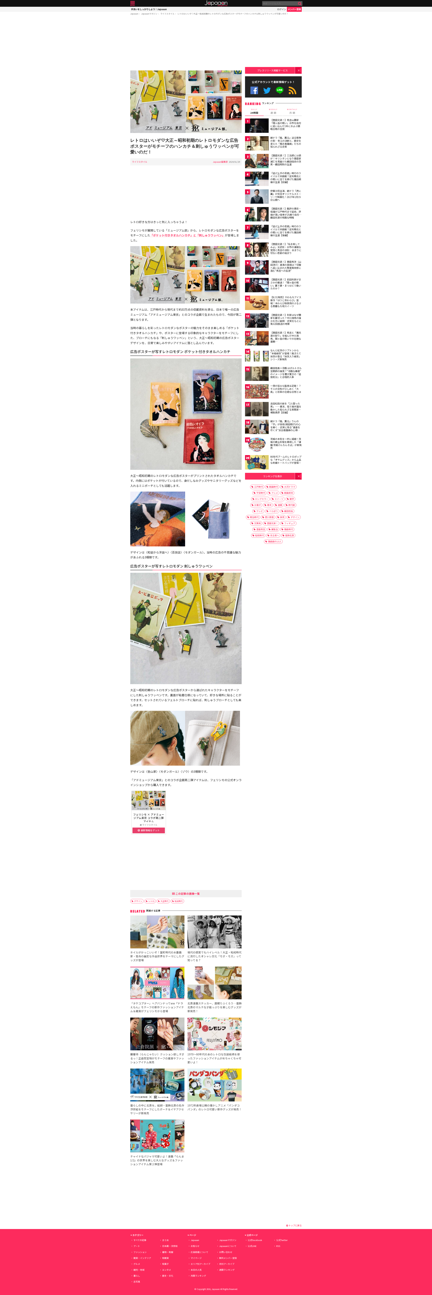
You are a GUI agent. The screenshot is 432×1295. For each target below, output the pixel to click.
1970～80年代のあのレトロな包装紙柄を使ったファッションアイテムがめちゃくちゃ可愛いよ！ (214, 1058)
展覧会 (274, 529)
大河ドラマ (289, 486)
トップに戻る (295, 1225)
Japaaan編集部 (220, 161)
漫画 (280, 505)
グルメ (136, 1263)
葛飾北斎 (289, 535)
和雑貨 (165, 1258)
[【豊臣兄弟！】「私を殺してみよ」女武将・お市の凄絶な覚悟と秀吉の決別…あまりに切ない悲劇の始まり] (257, 250)
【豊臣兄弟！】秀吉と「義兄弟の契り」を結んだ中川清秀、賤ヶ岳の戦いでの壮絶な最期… (285, 337)
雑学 (292, 499)
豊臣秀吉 (260, 529)
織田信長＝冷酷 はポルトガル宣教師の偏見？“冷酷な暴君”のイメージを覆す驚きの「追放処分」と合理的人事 (286, 372)
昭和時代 (179, 901)
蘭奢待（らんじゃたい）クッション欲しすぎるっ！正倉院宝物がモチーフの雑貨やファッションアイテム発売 (157, 1058)
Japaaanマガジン (149, 13)
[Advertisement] (186, 43)
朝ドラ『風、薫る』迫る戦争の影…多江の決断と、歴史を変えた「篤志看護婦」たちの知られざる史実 (285, 142)
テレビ (259, 511)
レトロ (151, 901)
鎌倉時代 (288, 529)
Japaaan (216, 3)
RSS (292, 90)
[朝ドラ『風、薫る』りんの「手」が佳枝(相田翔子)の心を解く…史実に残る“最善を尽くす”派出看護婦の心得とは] (257, 427)
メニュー (132, 3)
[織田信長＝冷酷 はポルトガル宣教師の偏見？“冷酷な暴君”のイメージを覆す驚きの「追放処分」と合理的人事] (257, 374)
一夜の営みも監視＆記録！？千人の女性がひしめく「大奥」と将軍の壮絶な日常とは (285, 389)
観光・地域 (138, 1269)
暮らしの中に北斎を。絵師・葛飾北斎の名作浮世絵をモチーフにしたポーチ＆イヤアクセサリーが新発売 (157, 1109)
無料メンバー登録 (228, 1258)
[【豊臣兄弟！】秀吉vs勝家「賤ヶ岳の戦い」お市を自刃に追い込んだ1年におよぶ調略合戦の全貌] (257, 126)
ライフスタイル (167, 13)
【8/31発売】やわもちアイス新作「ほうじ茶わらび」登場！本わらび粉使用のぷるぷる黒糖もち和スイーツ (285, 301)
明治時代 (254, 517)
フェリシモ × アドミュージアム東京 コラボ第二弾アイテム (148, 818)
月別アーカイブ (226, 1263)
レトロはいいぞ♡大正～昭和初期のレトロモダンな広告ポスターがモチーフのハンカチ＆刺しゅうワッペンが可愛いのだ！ (233, 13)
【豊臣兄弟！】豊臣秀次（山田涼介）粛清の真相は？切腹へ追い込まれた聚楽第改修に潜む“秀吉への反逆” (285, 266)
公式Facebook (254, 90)
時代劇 (291, 505)
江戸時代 (258, 486)
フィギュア (289, 523)
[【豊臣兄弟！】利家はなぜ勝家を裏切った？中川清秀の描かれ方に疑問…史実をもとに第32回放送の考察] (257, 321)
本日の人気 (196, 1269)
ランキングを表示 (272, 476)
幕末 (269, 505)
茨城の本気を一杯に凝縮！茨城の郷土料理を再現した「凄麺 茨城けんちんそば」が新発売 (286, 443)
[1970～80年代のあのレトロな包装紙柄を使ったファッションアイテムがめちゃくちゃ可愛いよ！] (214, 1034)
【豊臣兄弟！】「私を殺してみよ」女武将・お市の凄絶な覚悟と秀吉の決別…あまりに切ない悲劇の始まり (285, 248)
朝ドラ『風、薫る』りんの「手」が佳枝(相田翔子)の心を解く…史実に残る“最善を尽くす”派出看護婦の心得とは (285, 427)
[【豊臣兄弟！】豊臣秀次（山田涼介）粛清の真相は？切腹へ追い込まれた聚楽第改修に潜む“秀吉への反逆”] (257, 268)
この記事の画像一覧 (187, 893)
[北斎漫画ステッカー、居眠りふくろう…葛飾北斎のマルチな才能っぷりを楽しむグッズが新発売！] (214, 983)
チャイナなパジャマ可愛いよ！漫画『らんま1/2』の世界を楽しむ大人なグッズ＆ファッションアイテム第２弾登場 (157, 1160)
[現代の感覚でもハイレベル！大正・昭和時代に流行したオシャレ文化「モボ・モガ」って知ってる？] (214, 932)
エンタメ (166, 1269)
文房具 (257, 523)
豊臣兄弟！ (272, 523)
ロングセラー (261, 499)
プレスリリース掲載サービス (272, 70)
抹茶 (282, 517)
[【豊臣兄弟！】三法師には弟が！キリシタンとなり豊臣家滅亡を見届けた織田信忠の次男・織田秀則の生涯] (257, 161)
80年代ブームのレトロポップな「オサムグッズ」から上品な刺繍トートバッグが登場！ (285, 459)
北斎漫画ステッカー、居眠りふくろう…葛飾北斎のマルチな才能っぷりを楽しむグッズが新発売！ (214, 1007)
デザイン (138, 901)
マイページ (196, 1258)
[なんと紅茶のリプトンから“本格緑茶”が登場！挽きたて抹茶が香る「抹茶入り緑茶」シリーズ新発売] (257, 356)
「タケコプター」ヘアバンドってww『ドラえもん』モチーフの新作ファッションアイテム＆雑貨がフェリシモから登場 (157, 1007)
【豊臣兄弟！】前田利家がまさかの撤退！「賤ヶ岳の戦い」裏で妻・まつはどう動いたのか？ (285, 284)
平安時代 (260, 492)
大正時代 (164, 901)
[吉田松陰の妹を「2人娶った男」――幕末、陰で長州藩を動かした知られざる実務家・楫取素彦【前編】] (257, 409)
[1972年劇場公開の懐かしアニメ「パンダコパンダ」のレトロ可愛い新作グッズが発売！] (214, 1085)
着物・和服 (167, 1252)
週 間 (273, 111)
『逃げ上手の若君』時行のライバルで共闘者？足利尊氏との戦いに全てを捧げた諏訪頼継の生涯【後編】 (285, 230)
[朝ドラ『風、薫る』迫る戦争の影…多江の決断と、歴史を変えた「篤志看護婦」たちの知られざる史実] (257, 144)
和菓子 (165, 1263)
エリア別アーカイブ (200, 1263)
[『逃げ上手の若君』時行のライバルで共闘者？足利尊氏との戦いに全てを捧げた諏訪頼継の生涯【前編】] (257, 179)
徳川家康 (269, 517)
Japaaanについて (227, 1246)
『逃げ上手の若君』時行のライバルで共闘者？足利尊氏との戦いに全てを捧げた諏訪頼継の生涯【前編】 (285, 177)
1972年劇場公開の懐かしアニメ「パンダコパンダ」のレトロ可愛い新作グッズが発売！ (214, 1107)
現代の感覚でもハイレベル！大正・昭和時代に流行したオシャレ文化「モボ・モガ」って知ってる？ (214, 956)
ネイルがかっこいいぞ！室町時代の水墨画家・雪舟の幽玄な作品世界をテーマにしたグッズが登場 (157, 956)
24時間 (254, 111)
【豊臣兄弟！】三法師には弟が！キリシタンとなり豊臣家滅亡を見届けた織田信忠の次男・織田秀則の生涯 (285, 160)
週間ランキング (227, 1269)
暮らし (136, 1275)
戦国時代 (273, 486)
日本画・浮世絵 (170, 1246)
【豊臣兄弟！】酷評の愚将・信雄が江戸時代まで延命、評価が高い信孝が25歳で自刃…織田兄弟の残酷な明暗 (286, 213)
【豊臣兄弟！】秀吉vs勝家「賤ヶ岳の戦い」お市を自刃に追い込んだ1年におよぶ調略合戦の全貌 (285, 124)
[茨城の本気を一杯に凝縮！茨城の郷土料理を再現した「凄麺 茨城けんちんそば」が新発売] (257, 445)
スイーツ (279, 499)
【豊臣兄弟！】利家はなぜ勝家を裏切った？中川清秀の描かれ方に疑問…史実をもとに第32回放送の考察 (285, 319)
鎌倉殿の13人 (274, 541)
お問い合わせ (225, 1252)
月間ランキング (198, 1275)
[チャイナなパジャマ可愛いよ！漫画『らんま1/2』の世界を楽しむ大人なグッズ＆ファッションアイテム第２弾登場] (157, 1136)
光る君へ (274, 535)
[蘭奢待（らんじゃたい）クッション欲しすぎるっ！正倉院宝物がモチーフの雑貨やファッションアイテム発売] (157, 1034)
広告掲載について (199, 1252)
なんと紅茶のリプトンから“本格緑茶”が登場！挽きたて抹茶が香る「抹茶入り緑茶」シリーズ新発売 (285, 354)
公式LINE (280, 90)
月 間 (292, 111)
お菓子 (257, 505)
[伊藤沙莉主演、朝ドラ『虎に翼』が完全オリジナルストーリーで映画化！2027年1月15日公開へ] (257, 197)
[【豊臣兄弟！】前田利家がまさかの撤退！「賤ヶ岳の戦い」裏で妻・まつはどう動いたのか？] (257, 285)
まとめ (165, 1240)
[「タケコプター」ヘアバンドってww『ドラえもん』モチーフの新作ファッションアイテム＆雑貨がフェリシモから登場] (157, 983)
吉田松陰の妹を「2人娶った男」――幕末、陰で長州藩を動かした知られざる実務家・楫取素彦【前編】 (285, 408)
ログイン (281, 9)
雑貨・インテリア (142, 1258)
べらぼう (273, 511)
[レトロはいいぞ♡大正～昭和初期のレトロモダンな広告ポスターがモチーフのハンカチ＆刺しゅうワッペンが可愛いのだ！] (186, 102)
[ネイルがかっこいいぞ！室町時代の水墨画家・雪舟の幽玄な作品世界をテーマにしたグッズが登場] (157, 932)
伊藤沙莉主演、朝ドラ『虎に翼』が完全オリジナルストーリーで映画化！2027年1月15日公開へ (285, 195)
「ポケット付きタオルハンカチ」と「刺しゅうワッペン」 (187, 235)
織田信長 (288, 511)
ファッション (140, 1252)
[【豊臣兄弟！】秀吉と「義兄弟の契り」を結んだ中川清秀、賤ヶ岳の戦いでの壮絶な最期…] (257, 338)
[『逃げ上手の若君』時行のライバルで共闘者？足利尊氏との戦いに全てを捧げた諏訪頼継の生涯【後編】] (257, 232)
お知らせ (195, 1246)
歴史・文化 (167, 1275)
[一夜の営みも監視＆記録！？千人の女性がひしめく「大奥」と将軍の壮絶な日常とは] (257, 392)
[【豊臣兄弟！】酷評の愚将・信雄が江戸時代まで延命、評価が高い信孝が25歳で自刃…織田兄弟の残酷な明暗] (257, 214)
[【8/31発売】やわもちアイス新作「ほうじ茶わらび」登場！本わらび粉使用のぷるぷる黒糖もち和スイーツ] (257, 303)
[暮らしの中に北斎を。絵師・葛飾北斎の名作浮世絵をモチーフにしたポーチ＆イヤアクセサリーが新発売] (157, 1085)
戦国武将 (288, 492)
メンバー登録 (294, 9)
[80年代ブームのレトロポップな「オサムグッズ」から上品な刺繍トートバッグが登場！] (257, 462)
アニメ (274, 492)
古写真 (136, 1281)
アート (136, 1246)
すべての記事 (139, 1240)
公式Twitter (267, 90)
